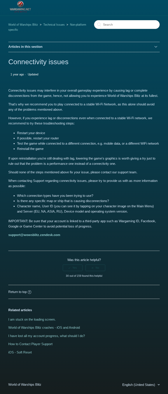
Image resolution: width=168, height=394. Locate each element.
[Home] (20, 12)
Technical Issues (54, 24)
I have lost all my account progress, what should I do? (46, 336)
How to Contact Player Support (30, 344)
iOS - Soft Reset (20, 352)
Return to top (17, 292)
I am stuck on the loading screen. (32, 319)
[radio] (72, 267)
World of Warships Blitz (23, 24)
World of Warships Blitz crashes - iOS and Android (44, 327)
